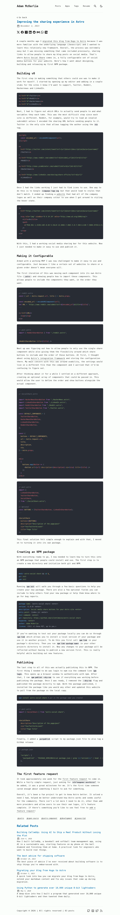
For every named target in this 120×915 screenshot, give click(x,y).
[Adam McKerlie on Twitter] (97, 911)
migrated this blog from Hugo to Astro (64, 41)
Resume (86, 6)
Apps (67, 6)
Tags (76, 6)
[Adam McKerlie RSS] (101, 911)
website (61, 194)
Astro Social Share (34, 58)
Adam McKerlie (27, 6)
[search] (95, 6)
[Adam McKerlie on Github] (88, 911)
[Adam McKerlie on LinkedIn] (93, 911)
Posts (58, 6)
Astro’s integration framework (48, 358)
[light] (101, 6)
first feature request (75, 779)
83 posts (69, 911)
